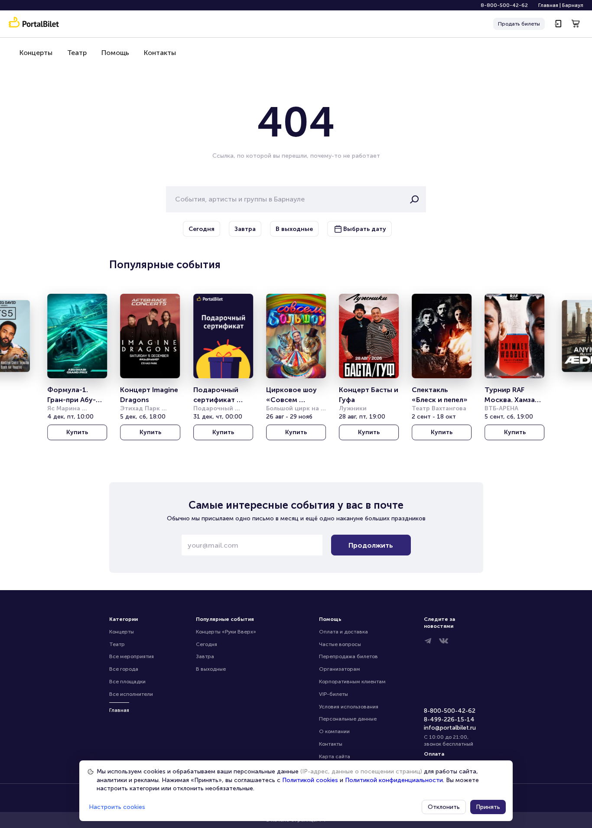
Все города (123, 669)
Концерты (36, 53)
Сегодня (206, 644)
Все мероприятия (131, 656)
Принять (488, 807)
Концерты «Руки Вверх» (226, 632)
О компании (334, 731)
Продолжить (370, 545)
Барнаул (572, 5)
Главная (548, 5)
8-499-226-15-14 (449, 719)
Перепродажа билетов (348, 656)
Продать (519, 24)
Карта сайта (334, 756)
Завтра (205, 656)
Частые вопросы (340, 644)
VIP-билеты (333, 694)
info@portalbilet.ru (450, 727)
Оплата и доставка (343, 632)
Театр (77, 53)
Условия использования (348, 707)
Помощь (115, 53)
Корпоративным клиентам (352, 682)
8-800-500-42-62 (504, 5)
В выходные (211, 669)
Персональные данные (348, 719)
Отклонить (444, 807)
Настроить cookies (117, 807)
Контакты (160, 53)
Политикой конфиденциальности (394, 780)
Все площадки (127, 682)
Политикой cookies (310, 780)
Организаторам (339, 669)
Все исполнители (131, 694)
